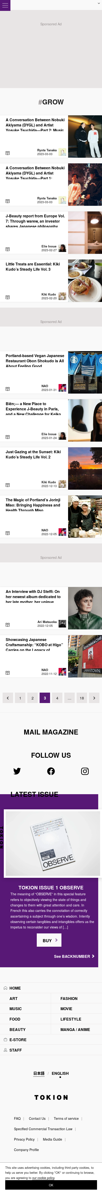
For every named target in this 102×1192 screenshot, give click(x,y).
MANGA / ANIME (75, 1029)
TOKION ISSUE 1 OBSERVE (51, 887)
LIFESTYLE (70, 1019)
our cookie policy (43, 1177)
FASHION (69, 998)
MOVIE (66, 1008)
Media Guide (52, 1139)
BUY (47, 940)
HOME (15, 988)
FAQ (17, 1118)
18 (82, 698)
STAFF (15, 1050)
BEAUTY (17, 1029)
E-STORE (18, 1039)
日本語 (39, 1073)
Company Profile (26, 1149)
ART (13, 998)
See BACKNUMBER (72, 956)
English (60, 1073)
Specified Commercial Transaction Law (43, 1128)
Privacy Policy (24, 1139)
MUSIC (15, 1008)
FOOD (14, 1019)
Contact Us (37, 1118)
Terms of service (66, 1118)
